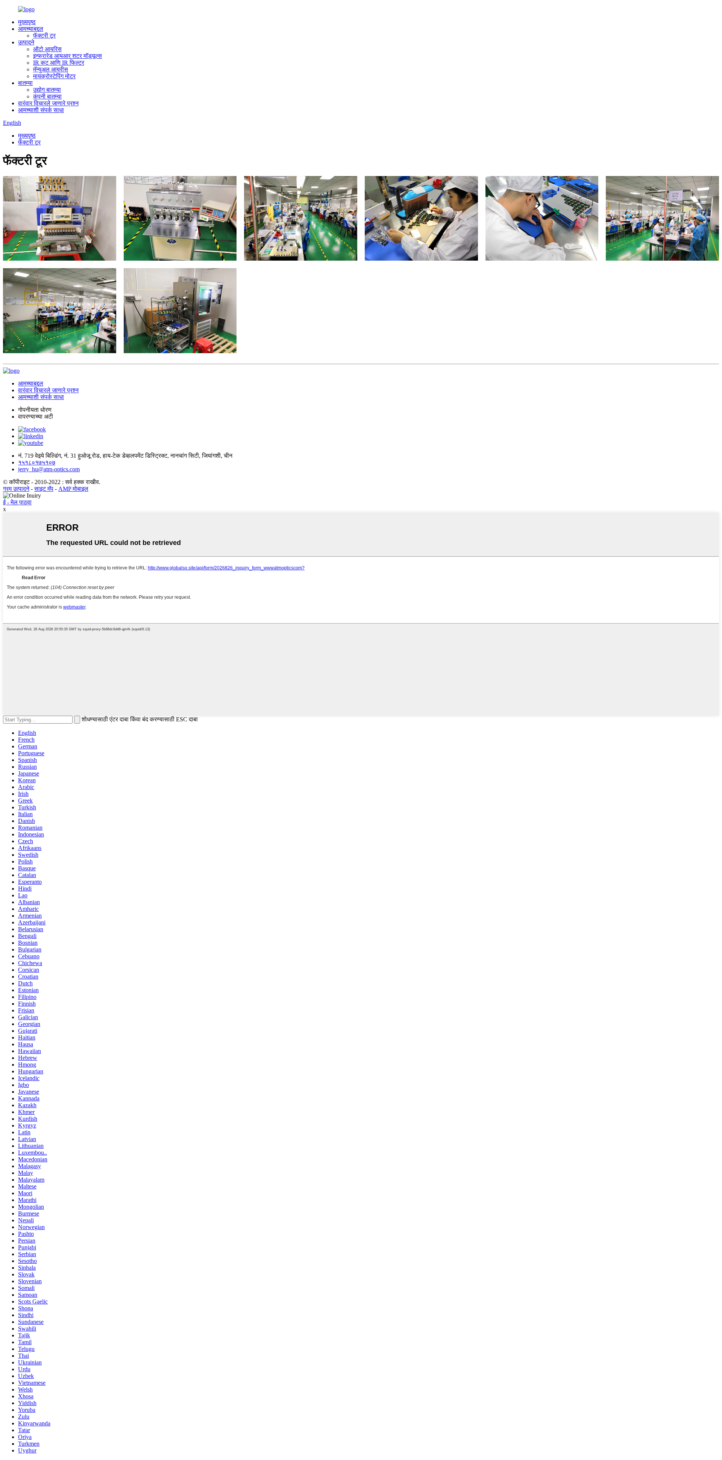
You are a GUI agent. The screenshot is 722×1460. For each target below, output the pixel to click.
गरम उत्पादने (16, 489)
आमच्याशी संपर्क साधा (41, 110)
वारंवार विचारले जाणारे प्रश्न (48, 103)
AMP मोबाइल (73, 489)
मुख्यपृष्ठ (27, 22)
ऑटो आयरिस (47, 49)
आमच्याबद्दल (30, 29)
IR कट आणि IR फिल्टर (58, 62)
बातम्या (25, 83)
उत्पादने (26, 42)
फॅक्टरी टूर (44, 35)
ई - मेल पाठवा (17, 502)
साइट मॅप (43, 489)
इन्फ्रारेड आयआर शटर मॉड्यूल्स (67, 56)
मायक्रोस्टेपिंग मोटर (54, 76)
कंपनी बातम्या (47, 96)
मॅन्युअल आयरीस (50, 69)
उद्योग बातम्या (47, 90)
